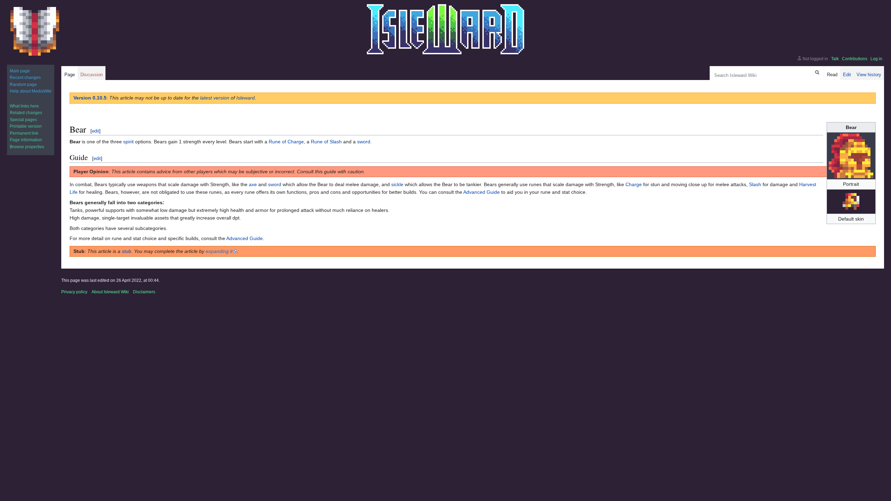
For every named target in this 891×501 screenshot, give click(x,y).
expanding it (219, 251)
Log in (876, 58)
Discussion (91, 74)
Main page (20, 71)
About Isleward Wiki (110, 291)
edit (95, 131)
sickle (397, 184)
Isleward (245, 98)
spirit (128, 141)
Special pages (23, 119)
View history (869, 74)
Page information (26, 139)
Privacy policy (74, 291)
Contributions (854, 58)
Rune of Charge (286, 141)
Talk (835, 58)
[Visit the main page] (35, 31)
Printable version (26, 126)
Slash (755, 184)
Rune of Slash (326, 141)
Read (832, 74)
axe (253, 184)
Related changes (26, 112)
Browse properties (27, 146)
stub (126, 251)
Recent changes (25, 77)
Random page (23, 84)
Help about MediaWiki (31, 91)
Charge (633, 184)
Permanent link (24, 133)
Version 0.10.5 (90, 98)
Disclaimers (144, 291)
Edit (847, 74)
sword (363, 141)
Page (69, 74)
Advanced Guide (481, 192)
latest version (214, 98)
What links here (24, 106)
